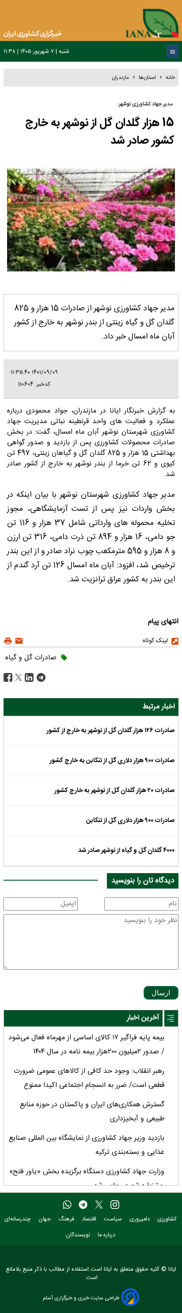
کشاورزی (167, 1219)
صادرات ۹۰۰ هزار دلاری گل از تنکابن (130, 820)
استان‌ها (147, 77)
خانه (170, 77)
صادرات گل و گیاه (31, 658)
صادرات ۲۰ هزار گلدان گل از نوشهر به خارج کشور (114, 790)
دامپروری (140, 1219)
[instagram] (114, 1205)
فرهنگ (67, 1219)
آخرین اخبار (143, 1018)
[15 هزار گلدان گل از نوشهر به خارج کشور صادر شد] (40, 677)
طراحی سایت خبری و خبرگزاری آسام (81, 1298)
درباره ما (107, 1235)
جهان (45, 1219)
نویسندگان (79, 1235)
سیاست (114, 1219)
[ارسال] (17, 641)
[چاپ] (8, 641)
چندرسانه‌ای (18, 1219)
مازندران (120, 77)
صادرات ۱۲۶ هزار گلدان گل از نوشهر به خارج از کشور (110, 730)
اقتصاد (90, 1219)
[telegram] (83, 1205)
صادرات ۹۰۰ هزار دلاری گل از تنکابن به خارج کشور (111, 760)
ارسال (161, 993)
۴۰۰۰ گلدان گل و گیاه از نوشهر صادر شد (126, 850)
